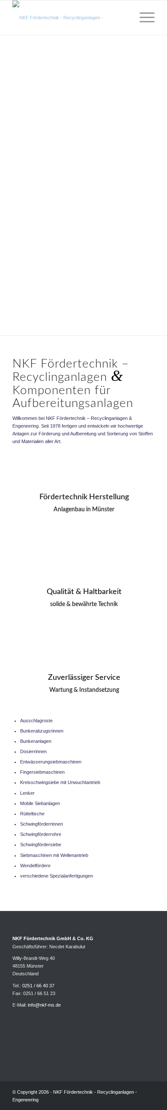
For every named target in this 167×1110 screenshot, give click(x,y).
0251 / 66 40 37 (38, 985)
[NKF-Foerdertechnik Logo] (69, 17)
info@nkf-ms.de (44, 1004)
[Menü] (143, 17)
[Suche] (122, 17)
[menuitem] (122, 17)
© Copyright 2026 (30, 1092)
